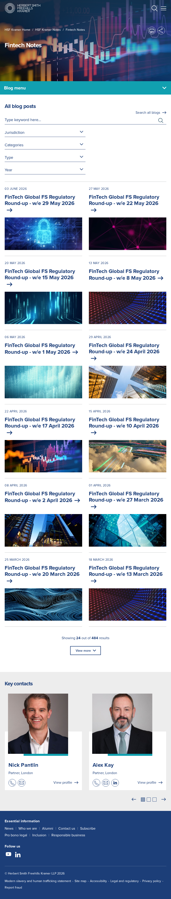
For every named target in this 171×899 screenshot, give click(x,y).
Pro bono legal (16, 835)
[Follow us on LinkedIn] (17, 855)
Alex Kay (103, 765)
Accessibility (98, 881)
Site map (80, 881)
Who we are (27, 828)
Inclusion (39, 835)
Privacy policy (151, 881)
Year (8, 170)
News (9, 828)
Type (9, 157)
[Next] (163, 799)
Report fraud (13, 887)
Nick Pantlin (23, 765)
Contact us (66, 828)
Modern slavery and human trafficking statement (38, 881)
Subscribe (88, 828)
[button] (155, 8)
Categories (14, 145)
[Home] (22, 8)
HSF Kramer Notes (48, 29)
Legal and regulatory (124, 881)
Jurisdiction (14, 132)
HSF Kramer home (17, 29)
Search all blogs (148, 112)
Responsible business (68, 835)
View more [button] (83, 650)
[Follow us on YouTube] (8, 855)
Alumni (47, 828)
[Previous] (133, 799)
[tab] (143, 800)
